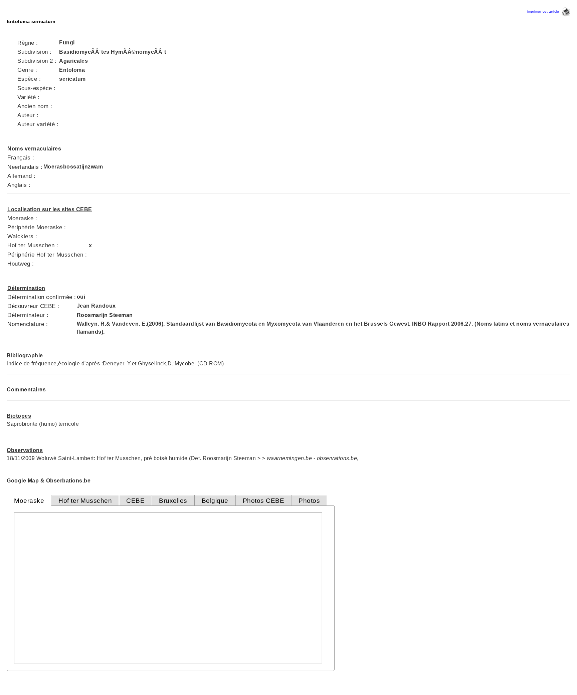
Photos (309, 500)
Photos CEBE (263, 500)
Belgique (215, 500)
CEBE (135, 500)
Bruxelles (173, 500)
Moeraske (29, 500)
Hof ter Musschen (85, 500)
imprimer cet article (544, 11)
